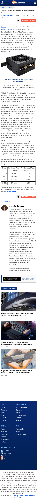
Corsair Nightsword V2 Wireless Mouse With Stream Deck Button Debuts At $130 (17, 314)
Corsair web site (11, 192)
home (3, 7)
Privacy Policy (5, 439)
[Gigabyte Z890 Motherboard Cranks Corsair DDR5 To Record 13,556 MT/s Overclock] (18, 359)
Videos (18, 420)
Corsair (3, 27)
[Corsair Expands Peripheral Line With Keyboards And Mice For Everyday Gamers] (18, 330)
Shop (18, 431)
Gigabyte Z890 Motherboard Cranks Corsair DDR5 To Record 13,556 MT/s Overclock (16, 372)
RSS (5, 458)
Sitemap (3, 420)
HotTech (3, 442)
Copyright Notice (29, 495)
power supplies (7, 29)
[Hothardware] (18, 2)
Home (3, 407)
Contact (3, 437)
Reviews (4, 410)
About (3, 429)
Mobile (18, 412)
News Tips (4, 434)
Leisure (18, 418)
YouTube (7, 456)
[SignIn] (3, 2)
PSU (6, 202)
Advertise (4, 431)
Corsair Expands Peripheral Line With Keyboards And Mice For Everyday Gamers (16, 343)
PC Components (21, 407)
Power (16, 202)
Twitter (6, 450)
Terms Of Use (18, 498)
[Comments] (18, 20)
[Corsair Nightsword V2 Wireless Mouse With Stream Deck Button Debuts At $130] (18, 301)
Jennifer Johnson (16, 206)
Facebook (7, 453)
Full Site (3, 418)
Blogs (3, 415)
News (10, 7)
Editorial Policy (21, 434)
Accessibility (20, 429)
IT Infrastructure (21, 415)
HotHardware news (28, 279)
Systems (19, 410)
